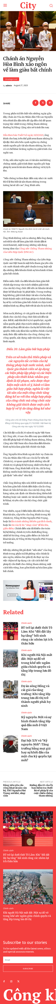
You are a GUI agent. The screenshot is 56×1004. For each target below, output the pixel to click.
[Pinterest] (50, 103)
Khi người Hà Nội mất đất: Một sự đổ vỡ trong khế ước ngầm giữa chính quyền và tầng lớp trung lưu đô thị (27, 916)
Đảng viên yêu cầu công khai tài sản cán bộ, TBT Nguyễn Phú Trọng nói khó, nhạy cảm (15, 790)
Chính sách (26, 623)
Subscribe (28, 968)
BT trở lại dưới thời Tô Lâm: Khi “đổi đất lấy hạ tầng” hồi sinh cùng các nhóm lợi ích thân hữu (37, 635)
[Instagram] (11, 981)
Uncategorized (11, 79)
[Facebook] (35, 103)
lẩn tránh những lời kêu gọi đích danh (31, 521)
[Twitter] (43, 103)
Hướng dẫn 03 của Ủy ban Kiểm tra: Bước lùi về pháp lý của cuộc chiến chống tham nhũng (41, 790)
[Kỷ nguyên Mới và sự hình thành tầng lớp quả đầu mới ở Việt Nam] (10, 721)
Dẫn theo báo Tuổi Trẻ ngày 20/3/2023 (23, 135)
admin (9, 86)
